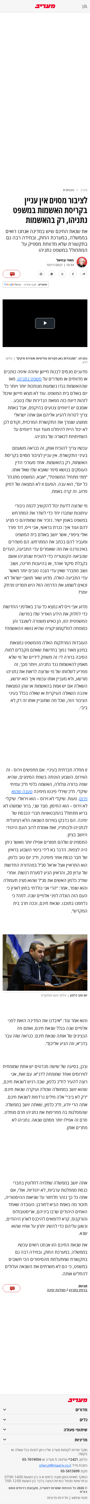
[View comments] (11, 274)
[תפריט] (86, 7)
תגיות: (82, 1286)
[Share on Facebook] (73, 274)
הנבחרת (68, 190)
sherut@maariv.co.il (55, 1465)
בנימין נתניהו (78, 1290)
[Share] (83, 274)
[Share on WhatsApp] (51, 274)
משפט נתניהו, (29, 379)
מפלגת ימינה (56, 1290)
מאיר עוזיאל (65, 260)
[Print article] (41, 274)
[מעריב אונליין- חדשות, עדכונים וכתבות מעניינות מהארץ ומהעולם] (45, 6)
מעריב (83, 190)
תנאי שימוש (79, 1497)
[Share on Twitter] (62, 274)
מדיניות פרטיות (57, 1497)
